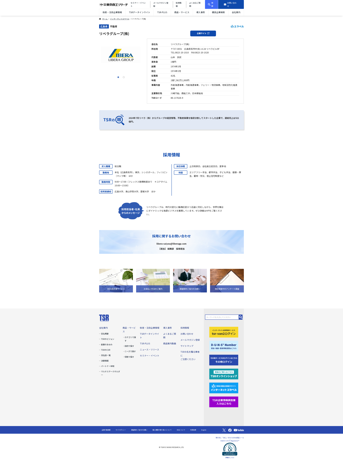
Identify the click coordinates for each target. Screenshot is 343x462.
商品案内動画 (169, 343)
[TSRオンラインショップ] (223, 373)
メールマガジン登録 (190, 339)
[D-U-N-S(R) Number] (223, 345)
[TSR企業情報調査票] (223, 401)
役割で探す (129, 356)
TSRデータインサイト (139, 12)
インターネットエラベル (119, 19)
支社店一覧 (105, 355)
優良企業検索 (218, 12)
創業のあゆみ (106, 344)
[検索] (241, 317)
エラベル (239, 26)
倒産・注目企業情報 (112, 12)
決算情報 (105, 360)
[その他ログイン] (223, 359)
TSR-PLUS (162, 12)
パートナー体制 (107, 366)
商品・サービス (181, 12)
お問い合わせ (186, 333)
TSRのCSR (105, 349)
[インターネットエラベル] (223, 387)
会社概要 (105, 333)
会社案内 (236, 12)
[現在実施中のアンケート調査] (227, 280)
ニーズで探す (130, 351)
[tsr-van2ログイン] (223, 331)
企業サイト (201, 33)
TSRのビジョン (107, 339)
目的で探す (129, 345)
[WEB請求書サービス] (116, 280)
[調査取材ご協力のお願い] (190, 280)
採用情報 (184, 327)
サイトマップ (186, 345)
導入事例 (200, 12)
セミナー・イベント (149, 355)
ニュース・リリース (149, 349)
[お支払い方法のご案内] (153, 280)
